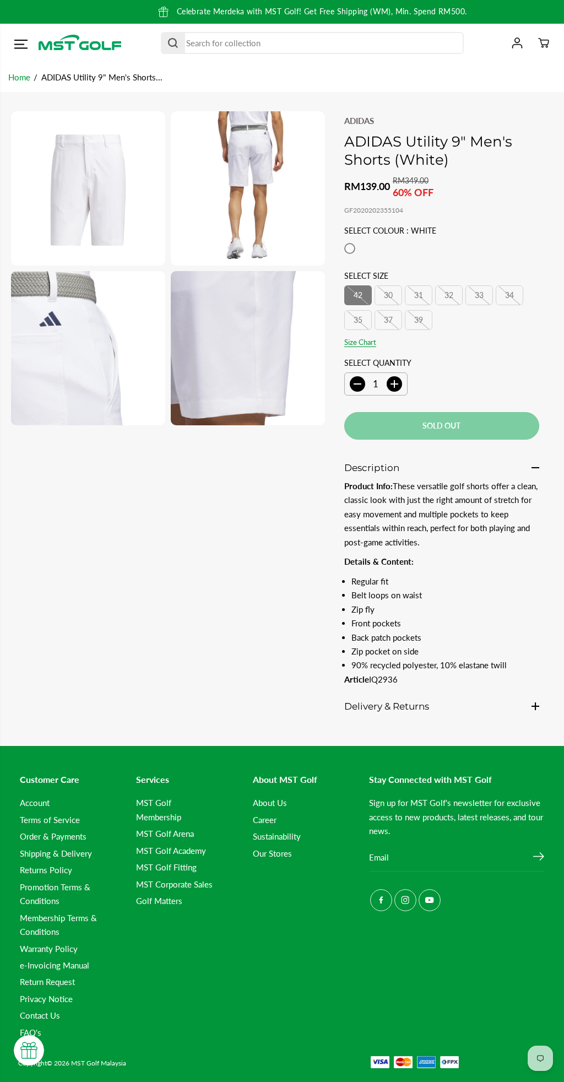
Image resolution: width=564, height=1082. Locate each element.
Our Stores (272, 853)
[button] (20, 45)
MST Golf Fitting (166, 867)
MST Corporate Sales (174, 884)
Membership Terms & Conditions (58, 925)
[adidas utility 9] (88, 188)
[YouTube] (429, 900)
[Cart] (544, 43)
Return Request (47, 982)
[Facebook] (381, 900)
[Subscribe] (538, 858)
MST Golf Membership (158, 809)
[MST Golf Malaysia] (80, 43)
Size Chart (360, 342)
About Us (270, 803)
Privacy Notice (46, 999)
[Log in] (517, 43)
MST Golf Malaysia (98, 1063)
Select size (366, 275)
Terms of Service (50, 820)
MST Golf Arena (165, 833)
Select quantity (377, 362)
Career (264, 820)
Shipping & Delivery (56, 853)
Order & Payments (53, 836)
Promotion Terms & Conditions (55, 894)
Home (19, 77)
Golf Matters (159, 901)
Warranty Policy (49, 949)
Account (35, 803)
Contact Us (40, 1015)
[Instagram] (405, 900)
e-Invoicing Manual (54, 965)
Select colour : (390, 230)
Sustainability (277, 836)
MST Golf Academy (171, 851)
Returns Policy (46, 870)
